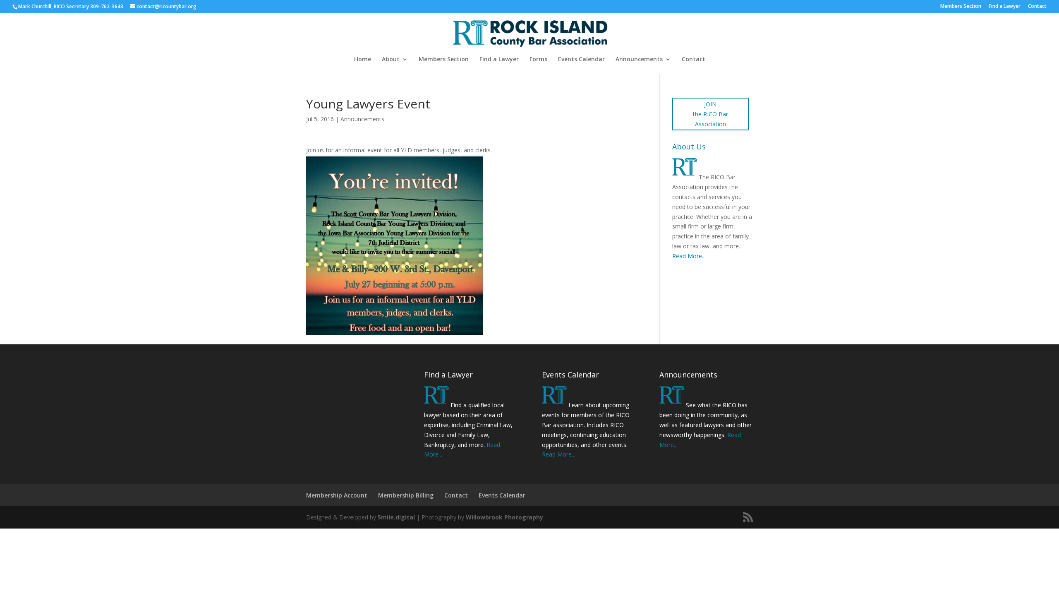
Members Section (960, 7)
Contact (1037, 7)
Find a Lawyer (1005, 7)
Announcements (639, 59)
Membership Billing (406, 495)
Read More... (689, 256)
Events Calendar (581, 59)
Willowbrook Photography (504, 517)
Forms (538, 59)
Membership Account (336, 495)
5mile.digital (396, 517)
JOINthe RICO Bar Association (710, 114)
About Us (689, 146)
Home (362, 59)
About (391, 59)
